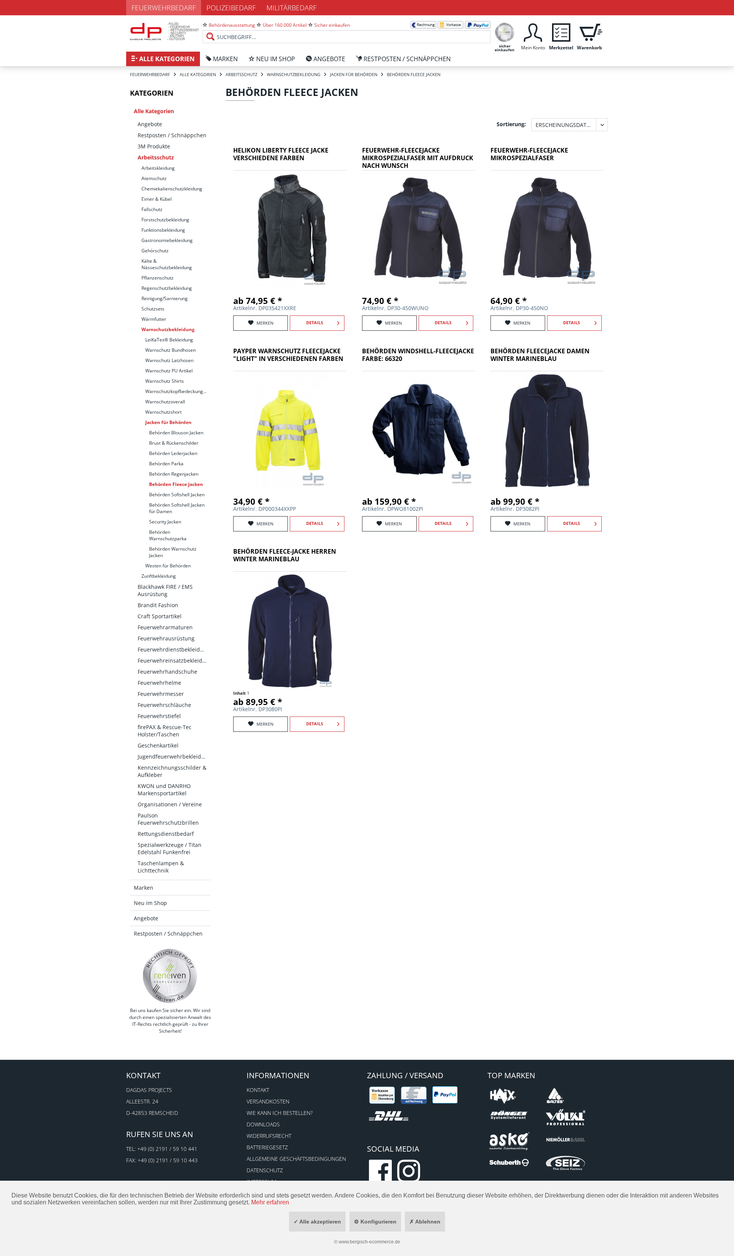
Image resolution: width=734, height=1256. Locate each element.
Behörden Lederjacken (173, 453)
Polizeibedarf (231, 7)
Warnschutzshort (163, 412)
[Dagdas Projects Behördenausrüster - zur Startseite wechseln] (164, 32)
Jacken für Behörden (168, 422)
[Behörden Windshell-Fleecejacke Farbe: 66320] (418, 430)
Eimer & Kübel (156, 199)
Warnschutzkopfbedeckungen (176, 391)
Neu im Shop (150, 903)
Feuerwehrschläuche (164, 704)
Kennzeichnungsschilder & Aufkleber (172, 771)
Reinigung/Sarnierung (164, 298)
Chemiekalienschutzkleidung (171, 188)
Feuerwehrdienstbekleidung (174, 649)
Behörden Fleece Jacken (176, 484)
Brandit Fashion (158, 605)
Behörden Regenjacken (173, 474)
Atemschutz (154, 178)
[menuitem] (346, 30)
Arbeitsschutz (156, 157)
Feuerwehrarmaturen (165, 627)
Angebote (150, 124)
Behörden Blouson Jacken (176, 432)
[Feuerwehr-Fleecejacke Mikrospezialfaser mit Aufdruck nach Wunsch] (418, 229)
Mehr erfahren (270, 1202)
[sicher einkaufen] (504, 31)
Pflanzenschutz (157, 278)
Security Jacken (165, 521)
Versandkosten (268, 1101)
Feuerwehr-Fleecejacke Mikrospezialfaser (529, 154)
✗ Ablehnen (424, 1222)
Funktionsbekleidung (163, 230)
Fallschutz (151, 209)
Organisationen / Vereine (170, 804)
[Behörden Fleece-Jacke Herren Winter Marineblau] (289, 631)
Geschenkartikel (158, 745)
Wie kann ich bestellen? (280, 1112)
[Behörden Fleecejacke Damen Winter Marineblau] (547, 430)
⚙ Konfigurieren (375, 1222)
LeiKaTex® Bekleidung (169, 339)
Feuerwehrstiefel (159, 716)
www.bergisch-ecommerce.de (369, 1242)
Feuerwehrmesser (161, 693)
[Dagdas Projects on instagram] (408, 1171)
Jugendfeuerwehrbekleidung (174, 756)
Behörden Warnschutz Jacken (172, 552)
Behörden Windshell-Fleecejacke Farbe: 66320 (418, 355)
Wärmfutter (153, 319)
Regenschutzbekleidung (166, 288)
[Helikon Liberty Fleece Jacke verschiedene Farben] (289, 229)
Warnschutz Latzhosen (169, 360)
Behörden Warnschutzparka (168, 535)
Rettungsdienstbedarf (166, 833)
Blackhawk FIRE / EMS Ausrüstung (165, 590)
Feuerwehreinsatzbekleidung (174, 660)
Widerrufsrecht (269, 1135)
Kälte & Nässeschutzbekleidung (166, 264)
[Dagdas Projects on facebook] (380, 1171)
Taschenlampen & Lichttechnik (161, 867)
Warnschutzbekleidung (168, 329)
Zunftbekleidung (158, 576)
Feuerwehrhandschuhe (167, 671)
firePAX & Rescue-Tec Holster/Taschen (165, 730)
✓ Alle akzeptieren (317, 1222)
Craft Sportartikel (160, 616)
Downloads (263, 1124)
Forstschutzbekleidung (165, 219)
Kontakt (258, 1090)
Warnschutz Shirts (164, 381)
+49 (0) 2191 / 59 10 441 (167, 1148)
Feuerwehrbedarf (164, 7)
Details (314, 322)
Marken (143, 887)
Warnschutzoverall (165, 401)
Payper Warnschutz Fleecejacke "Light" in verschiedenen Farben (288, 355)
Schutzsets (152, 308)
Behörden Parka (166, 463)
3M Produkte (154, 146)
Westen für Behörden (168, 565)
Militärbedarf (291, 7)
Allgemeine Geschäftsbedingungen (296, 1158)
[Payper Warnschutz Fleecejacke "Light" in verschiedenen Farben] (289, 430)
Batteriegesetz (267, 1147)
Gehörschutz (155, 250)
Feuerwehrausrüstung (166, 638)
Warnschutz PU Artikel (169, 370)
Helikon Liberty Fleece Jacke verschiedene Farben (280, 154)
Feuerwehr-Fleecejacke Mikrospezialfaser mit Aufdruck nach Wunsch (417, 158)
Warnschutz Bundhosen (170, 350)
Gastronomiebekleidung (167, 240)
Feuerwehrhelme (159, 682)
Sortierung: (511, 124)
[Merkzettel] (561, 31)
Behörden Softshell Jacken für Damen (177, 508)
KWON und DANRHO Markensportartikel (164, 789)
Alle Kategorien (154, 111)
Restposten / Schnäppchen (172, 135)
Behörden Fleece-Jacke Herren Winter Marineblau (284, 555)
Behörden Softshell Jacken (177, 494)
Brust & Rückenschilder (173, 443)
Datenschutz (265, 1170)
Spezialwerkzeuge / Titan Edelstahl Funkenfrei (169, 848)
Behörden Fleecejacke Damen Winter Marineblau (539, 355)
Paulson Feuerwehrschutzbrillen (168, 819)
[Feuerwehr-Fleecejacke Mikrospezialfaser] (547, 229)
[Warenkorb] (589, 31)
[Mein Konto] (533, 31)
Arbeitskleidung (158, 168)
